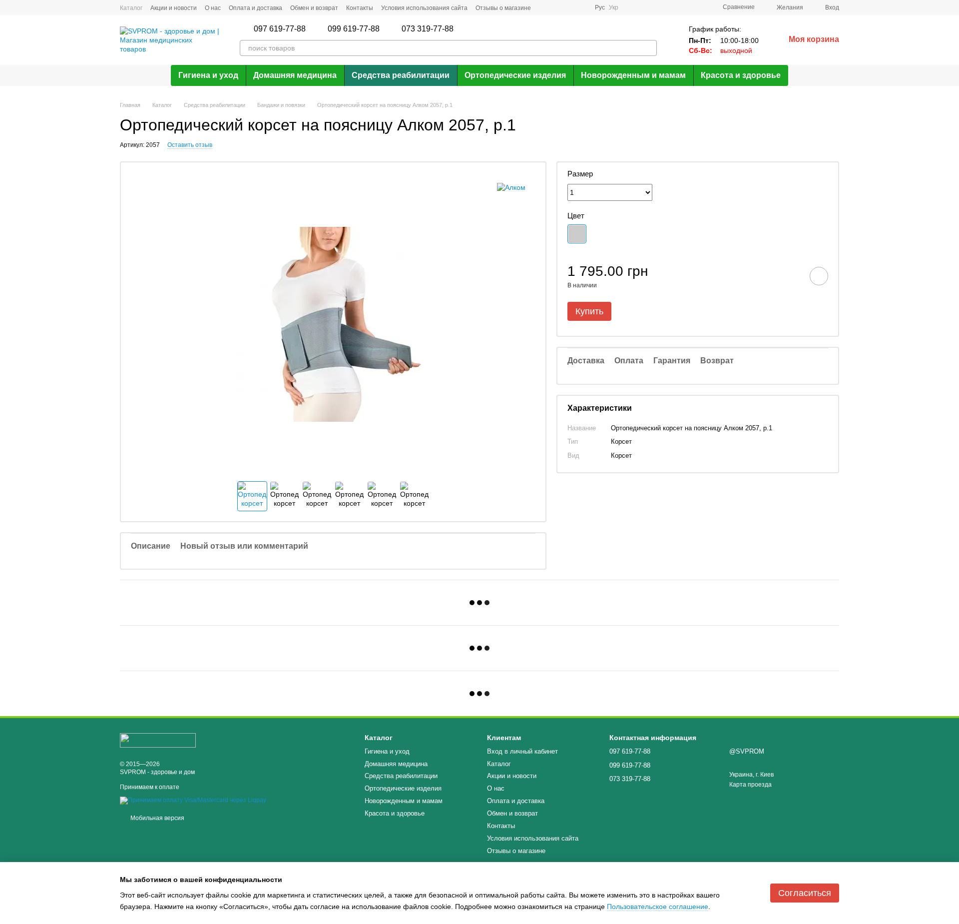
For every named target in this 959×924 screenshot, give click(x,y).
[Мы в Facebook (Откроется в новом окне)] (545, 7)
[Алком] (511, 187)
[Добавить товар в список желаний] (819, 276)
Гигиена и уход (208, 75)
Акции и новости (173, 7)
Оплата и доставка (255, 7)
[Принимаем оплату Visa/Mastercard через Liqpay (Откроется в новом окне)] (193, 800)
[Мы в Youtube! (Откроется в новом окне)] (581, 7)
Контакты (359, 7)
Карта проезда (750, 784)
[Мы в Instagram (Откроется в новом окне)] (557, 7)
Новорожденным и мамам (633, 75)
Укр (613, 7)
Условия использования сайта (424, 7)
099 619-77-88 (354, 29)
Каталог (131, 7)
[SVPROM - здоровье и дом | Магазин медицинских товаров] (158, 740)
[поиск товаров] (649, 48)
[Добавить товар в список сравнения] (791, 276)
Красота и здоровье (741, 75)
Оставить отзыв (189, 144)
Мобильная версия (156, 818)
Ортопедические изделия (515, 75)
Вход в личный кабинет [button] (522, 751)
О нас (213, 7)
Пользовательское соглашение (657, 907)
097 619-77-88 (280, 29)
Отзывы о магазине (503, 7)
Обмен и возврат (314, 7)
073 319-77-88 (428, 29)
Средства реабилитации (401, 75)
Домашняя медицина (295, 75)
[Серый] (576, 233)
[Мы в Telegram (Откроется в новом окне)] (569, 7)
